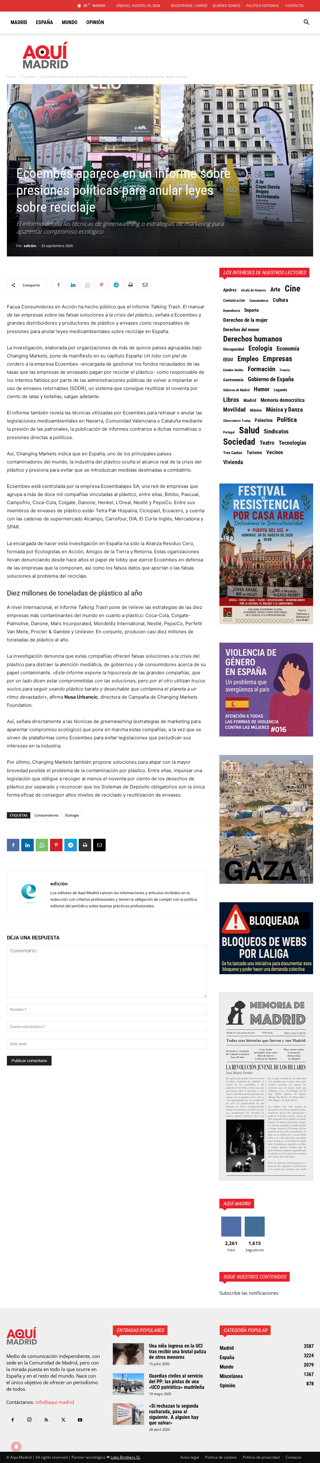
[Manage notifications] (16, 1447)
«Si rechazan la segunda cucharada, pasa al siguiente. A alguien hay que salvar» (173, 1414)
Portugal (229, 432)
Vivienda (233, 462)
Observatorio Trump (236, 421)
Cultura (280, 300)
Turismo (254, 452)
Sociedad (239, 442)
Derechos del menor (241, 329)
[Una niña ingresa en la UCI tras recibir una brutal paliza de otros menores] (128, 1354)
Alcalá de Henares (253, 290)
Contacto (294, 5)
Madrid (19, 22)
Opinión (95, 22)
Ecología (72, 815)
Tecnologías (292, 443)
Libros (231, 400)
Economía (288, 349)
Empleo (248, 359)
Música (256, 410)
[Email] (144, 285)
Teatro (267, 443)
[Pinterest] (101, 285)
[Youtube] (80, 1420)
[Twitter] (63, 1420)
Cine (292, 289)
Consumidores (46, 815)
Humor (261, 389)
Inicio (11, 76)
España (44, 22)
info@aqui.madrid (54, 1402)
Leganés (280, 389)
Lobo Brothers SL (125, 1457)
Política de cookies (221, 1457)
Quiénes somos (226, 5)
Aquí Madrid (236, 1204)
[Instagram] (29, 1420)
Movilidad (234, 410)
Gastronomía (233, 379)
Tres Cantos (232, 452)
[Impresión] (130, 285)
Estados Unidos (233, 370)
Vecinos (274, 452)
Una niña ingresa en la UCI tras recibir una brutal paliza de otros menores (177, 1351)
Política (287, 420)
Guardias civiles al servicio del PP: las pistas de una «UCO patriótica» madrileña (176, 1381)
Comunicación (234, 300)
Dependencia (231, 310)
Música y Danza (284, 410)
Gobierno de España (271, 379)
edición (30, 245)
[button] (306, 23)
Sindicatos (276, 431)
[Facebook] (58, 285)
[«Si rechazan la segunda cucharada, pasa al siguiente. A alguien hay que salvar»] (128, 1414)
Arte (275, 289)
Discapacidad (233, 349)
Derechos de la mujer (245, 320)
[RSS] (46, 1420)
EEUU (228, 359)
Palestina (263, 420)
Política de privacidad (261, 1457)
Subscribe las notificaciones (248, 1293)
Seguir (254, 1219)
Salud (249, 430)
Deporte (251, 310)
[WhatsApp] (87, 285)
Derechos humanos (252, 339)
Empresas (277, 359)
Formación (261, 369)
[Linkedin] (73, 285)
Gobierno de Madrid (236, 390)
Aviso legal (189, 1457)
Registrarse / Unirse (189, 5)
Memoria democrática (283, 400)
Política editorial (262, 5)
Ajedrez (230, 289)
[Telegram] (116, 285)
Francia (285, 370)
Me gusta (231, 1219)
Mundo (70, 22)
